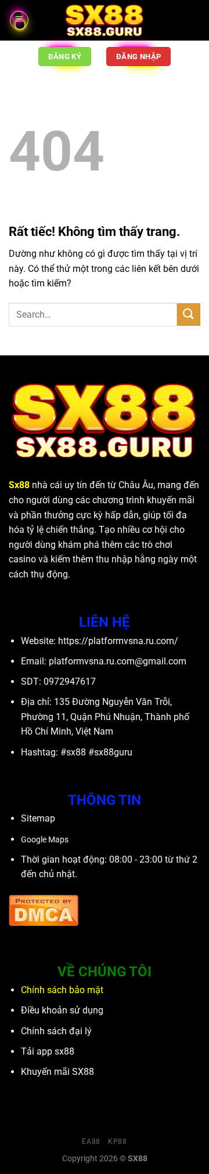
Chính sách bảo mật (62, 989)
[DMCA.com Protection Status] (43, 909)
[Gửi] (188, 314)
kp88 (117, 1141)
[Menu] (19, 20)
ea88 (91, 1141)
